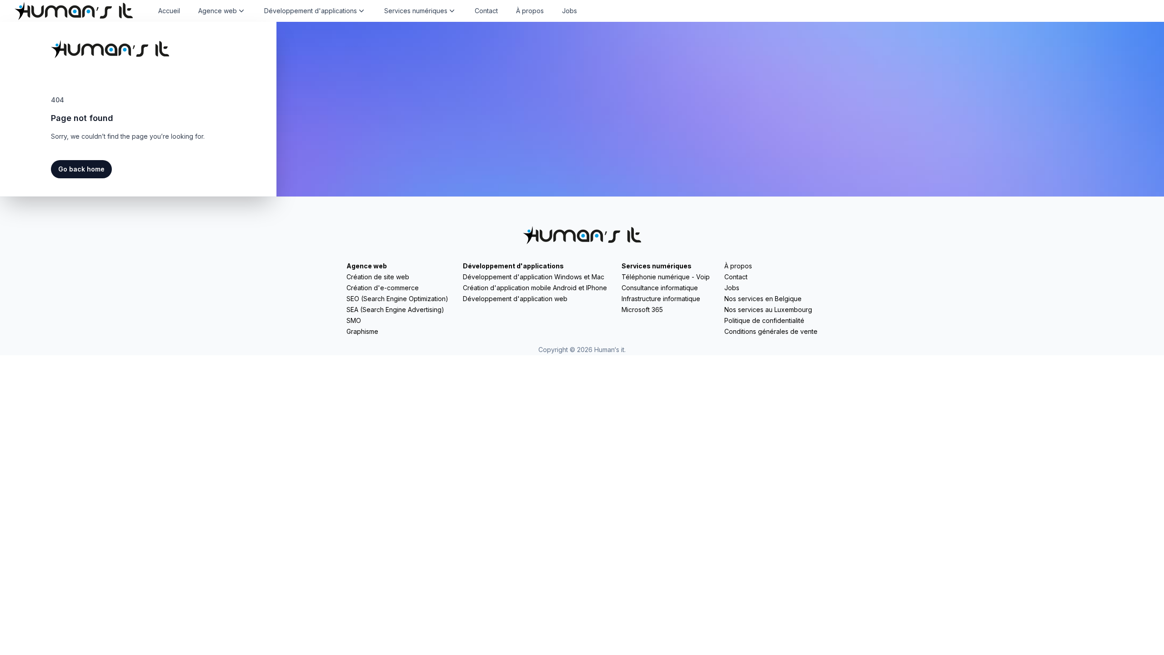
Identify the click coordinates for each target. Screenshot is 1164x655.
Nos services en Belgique (763, 298)
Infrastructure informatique (661, 298)
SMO (353, 320)
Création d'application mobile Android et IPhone (535, 288)
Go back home (81, 169)
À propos (530, 11)
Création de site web (377, 277)
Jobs (569, 11)
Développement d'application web (515, 298)
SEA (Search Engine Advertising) (395, 309)
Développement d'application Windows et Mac (533, 277)
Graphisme (362, 331)
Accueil (169, 11)
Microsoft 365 (642, 309)
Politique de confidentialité (764, 320)
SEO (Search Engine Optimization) (397, 298)
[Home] (74, 11)
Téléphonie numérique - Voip (666, 277)
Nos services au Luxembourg (768, 309)
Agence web (366, 266)
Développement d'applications (513, 266)
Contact (486, 11)
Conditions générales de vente (771, 331)
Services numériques (657, 266)
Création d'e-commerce (382, 288)
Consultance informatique (660, 288)
